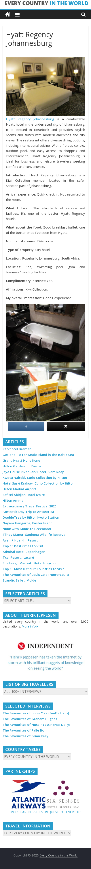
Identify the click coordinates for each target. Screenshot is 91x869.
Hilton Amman (14, 500)
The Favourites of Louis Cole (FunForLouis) (36, 575)
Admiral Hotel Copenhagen (24, 552)
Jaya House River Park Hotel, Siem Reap (33, 472)
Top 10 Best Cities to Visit (23, 546)
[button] (45, 656)
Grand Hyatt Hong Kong (21, 460)
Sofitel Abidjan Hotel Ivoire (24, 495)
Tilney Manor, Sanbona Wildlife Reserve (34, 534)
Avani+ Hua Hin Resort (20, 540)
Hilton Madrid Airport (19, 489)
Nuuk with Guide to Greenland (27, 529)
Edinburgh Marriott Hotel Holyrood (30, 563)
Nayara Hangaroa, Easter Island (28, 523)
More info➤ (30, 626)
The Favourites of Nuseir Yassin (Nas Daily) (36, 725)
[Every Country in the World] (8, 14)
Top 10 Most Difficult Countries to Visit (33, 569)
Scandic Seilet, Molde (19, 580)
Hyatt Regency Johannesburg (30, 119)
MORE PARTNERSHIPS (26, 812)
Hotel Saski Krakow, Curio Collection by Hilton (38, 483)
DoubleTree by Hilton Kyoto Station (31, 517)
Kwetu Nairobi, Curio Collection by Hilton (35, 478)
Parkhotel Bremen (17, 449)
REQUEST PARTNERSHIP (63, 812)
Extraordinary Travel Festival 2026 (29, 506)
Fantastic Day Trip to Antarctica (28, 512)
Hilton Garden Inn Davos (22, 466)
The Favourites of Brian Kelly (25, 736)
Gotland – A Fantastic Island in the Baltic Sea (38, 455)
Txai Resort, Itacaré (18, 557)
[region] (45, 656)
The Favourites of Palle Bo (23, 730)
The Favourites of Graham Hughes (30, 719)
